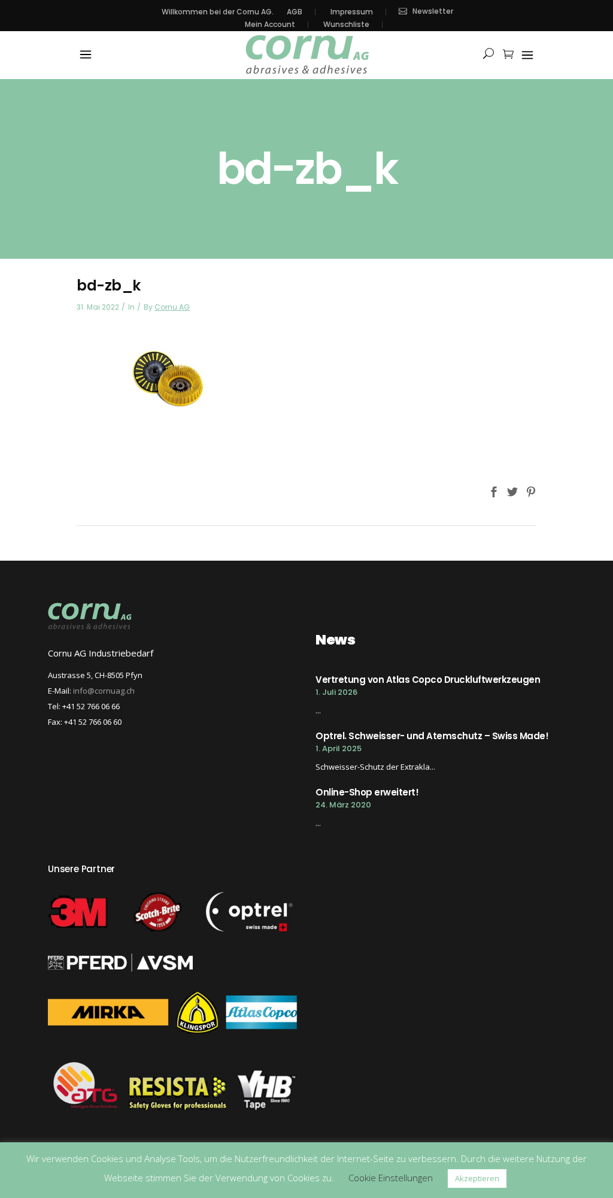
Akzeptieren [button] (477, 1178)
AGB (294, 12)
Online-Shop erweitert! (366, 792)
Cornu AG (172, 307)
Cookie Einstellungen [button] (390, 1178)
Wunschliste (346, 24)
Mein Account (270, 24)
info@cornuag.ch (104, 690)
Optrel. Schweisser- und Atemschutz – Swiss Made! (431, 736)
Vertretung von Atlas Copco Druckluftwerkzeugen (427, 679)
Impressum (351, 12)
